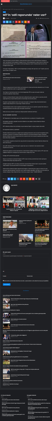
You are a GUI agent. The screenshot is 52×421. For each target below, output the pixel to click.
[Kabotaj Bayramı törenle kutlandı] (6, 321)
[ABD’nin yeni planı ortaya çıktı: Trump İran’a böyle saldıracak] (6, 371)
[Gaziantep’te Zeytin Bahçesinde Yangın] (6, 376)
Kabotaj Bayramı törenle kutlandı (18, 319)
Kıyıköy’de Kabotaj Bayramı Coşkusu (25, 221)
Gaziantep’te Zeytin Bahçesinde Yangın (20, 375)
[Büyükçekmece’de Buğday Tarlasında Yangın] (26, 238)
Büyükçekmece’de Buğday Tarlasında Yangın (25, 243)
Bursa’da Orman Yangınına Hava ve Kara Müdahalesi (41, 243)
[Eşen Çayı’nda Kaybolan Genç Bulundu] (10, 224)
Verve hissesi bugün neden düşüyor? (11, 347)
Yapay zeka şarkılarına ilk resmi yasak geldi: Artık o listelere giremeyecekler (28, 313)
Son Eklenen (26, 290)
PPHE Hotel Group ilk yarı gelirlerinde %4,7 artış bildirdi (15, 356)
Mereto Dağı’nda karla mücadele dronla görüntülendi (15, 366)
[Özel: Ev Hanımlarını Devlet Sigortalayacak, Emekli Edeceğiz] (30, 79)
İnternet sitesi (30, 276)
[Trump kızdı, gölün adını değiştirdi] (6, 337)
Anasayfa (6, 9)
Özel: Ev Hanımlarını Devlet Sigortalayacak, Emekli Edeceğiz (41, 79)
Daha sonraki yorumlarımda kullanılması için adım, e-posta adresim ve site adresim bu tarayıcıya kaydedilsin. (26, 280)
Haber (9, 9)
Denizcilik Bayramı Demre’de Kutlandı (11, 77)
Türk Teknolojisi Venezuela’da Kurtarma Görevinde (42, 230)
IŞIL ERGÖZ (7, 18)
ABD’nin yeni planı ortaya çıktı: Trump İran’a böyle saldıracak (25, 369)
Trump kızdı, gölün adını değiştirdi (19, 335)
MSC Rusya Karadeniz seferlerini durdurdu (12, 380)
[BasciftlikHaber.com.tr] (26, 4)
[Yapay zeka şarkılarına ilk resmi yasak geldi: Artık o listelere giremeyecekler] (6, 315)
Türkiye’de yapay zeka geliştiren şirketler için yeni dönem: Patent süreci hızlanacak (22, 344)
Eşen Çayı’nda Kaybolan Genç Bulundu (17, 1)
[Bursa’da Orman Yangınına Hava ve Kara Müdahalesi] (42, 238)
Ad (4, 271)
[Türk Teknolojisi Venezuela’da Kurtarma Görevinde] (42, 224)
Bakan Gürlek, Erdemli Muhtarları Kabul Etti (8, 235)
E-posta (5, 276)
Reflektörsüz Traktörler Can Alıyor (11, 384)
